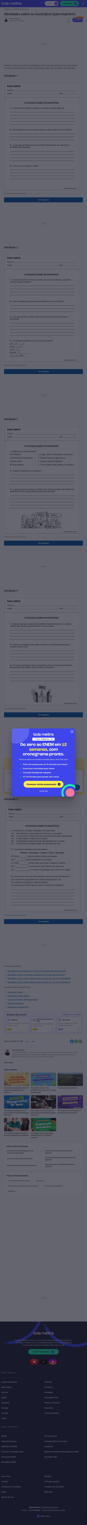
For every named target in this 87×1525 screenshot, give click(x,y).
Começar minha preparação (41, 784)
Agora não (43, 791)
